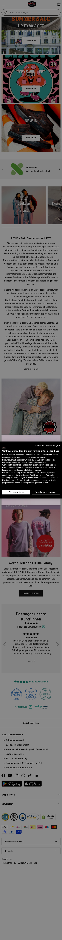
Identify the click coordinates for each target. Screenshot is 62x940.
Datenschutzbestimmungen (47, 445)
